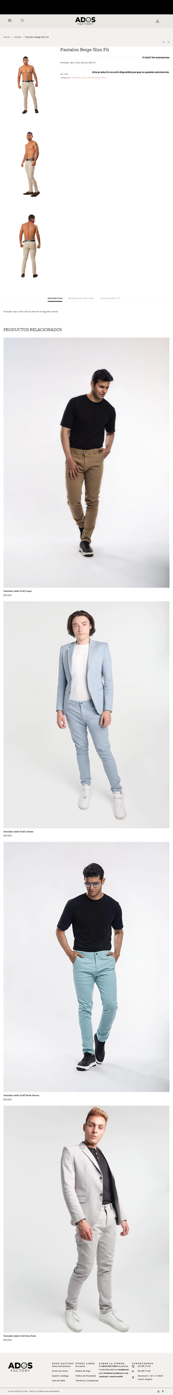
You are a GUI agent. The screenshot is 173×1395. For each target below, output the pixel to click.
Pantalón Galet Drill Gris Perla (20, 1335)
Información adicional (81, 298)
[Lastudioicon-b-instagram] (158, 1391)
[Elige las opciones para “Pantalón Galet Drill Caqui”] (83, 469)
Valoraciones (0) (110, 298)
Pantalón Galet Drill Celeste (18, 831)
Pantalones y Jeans (79, 78)
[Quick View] (90, 469)
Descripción (55, 298)
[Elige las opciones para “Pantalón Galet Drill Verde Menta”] (83, 973)
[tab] (55, 299)
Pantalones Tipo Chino (97, 78)
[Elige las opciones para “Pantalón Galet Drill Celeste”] (83, 721)
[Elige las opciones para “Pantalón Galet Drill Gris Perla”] (83, 1226)
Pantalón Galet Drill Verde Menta (21, 1095)
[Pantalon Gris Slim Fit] (168, 41)
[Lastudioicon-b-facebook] (163, 1391)
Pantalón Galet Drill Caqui (18, 591)
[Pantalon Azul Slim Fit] (164, 41)
